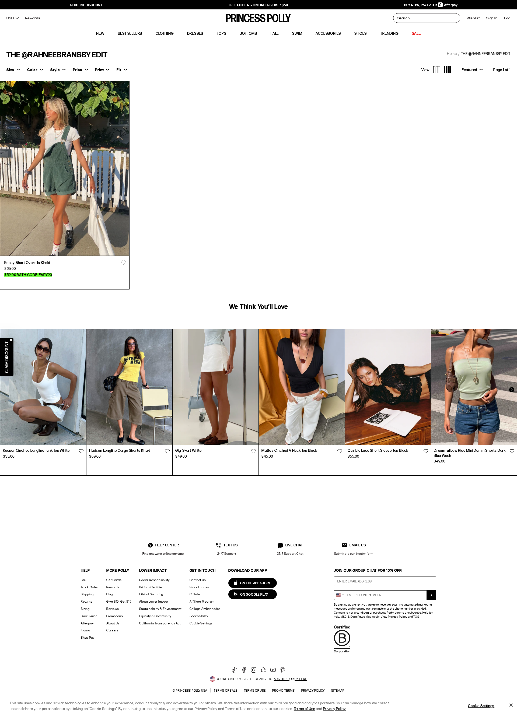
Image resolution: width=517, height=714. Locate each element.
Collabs (195, 594)
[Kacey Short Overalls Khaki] (65, 168)
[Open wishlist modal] (81, 451)
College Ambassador (205, 609)
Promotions (114, 616)
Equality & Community (155, 616)
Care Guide (89, 616)
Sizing (85, 609)
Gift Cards (114, 580)
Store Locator (199, 587)
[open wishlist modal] (123, 262)
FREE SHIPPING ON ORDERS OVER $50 (258, 5)
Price (77, 69)
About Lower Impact (153, 601)
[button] (507, 18)
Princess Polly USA (191, 690)
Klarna (85, 630)
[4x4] (447, 69)
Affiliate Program (202, 601)
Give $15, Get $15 (118, 601)
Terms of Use (255, 690)
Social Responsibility (154, 580)
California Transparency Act (160, 623)
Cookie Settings (201, 623)
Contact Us (198, 580)
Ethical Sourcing (151, 594)
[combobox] (339, 595)
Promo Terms (283, 690)
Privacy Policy (397, 616)
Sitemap (337, 690)
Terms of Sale (225, 690)
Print (99, 69)
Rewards (113, 587)
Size (10, 69)
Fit (119, 69)
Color (32, 69)
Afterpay (87, 623)
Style (55, 69)
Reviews (112, 609)
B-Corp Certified (151, 587)
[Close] (511, 705)
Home (452, 53)
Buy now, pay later (421, 5)
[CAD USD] (12, 18)
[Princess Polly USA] (258, 18)
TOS (416, 616)
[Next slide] (511, 389)
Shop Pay (87, 637)
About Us (113, 623)
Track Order (89, 587)
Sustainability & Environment (160, 609)
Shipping (87, 594)
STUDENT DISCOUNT (86, 5)
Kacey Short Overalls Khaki (27, 262)
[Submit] (431, 595)
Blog (109, 594)
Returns (87, 601)
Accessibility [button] (199, 616)
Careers (112, 630)
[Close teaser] (11, 340)
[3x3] (437, 69)
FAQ (83, 580)
